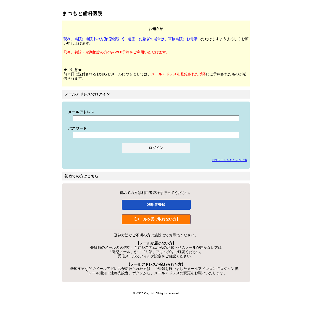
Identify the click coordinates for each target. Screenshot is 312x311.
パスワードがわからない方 (229, 160)
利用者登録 (156, 204)
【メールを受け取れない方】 (156, 219)
